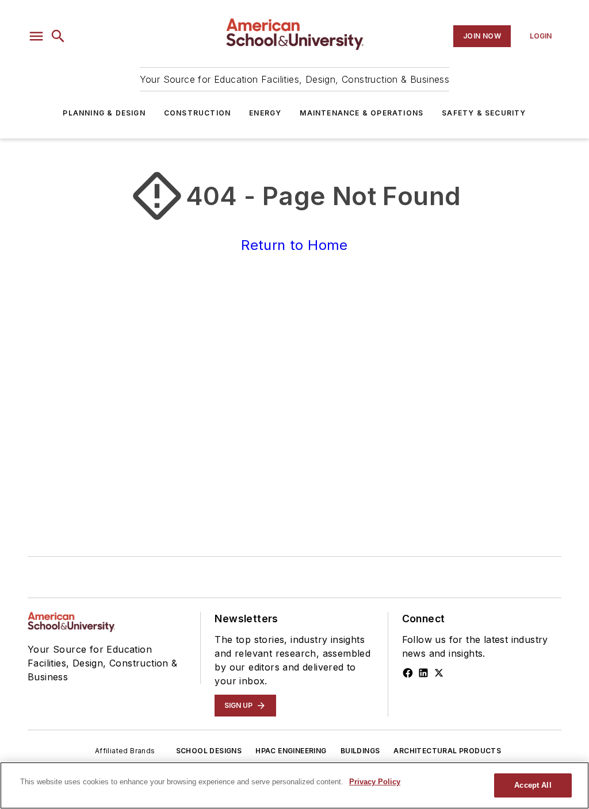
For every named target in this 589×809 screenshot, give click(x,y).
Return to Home (294, 245)
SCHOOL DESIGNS (209, 750)
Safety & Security (484, 113)
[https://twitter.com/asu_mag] (439, 673)
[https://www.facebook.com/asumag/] (408, 673)
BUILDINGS (360, 750)
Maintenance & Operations (361, 113)
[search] (58, 36)
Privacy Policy (374, 781)
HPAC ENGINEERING (290, 750)
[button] (36, 36)
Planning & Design (104, 113)
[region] (294, 785)
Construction (197, 113)
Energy (265, 113)
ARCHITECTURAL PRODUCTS (447, 750)
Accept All (532, 785)
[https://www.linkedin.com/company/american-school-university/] (423, 673)
